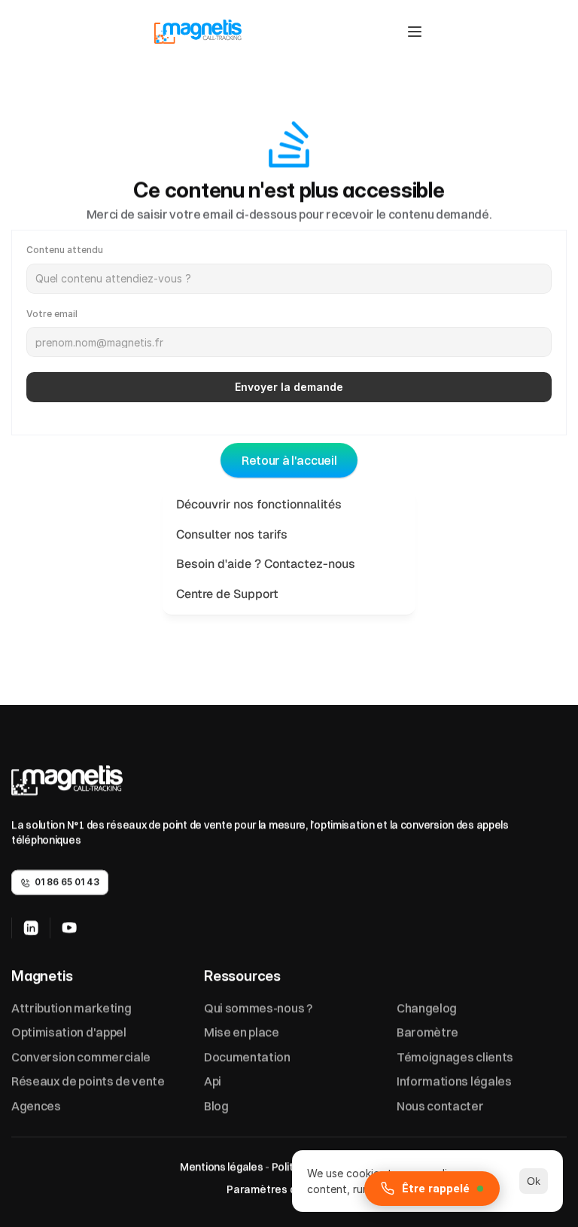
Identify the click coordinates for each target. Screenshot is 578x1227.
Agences (36, 1105)
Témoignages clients (455, 1056)
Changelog (427, 1007)
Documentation (247, 1056)
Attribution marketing (71, 1007)
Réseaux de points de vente (88, 1080)
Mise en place (241, 1031)
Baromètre (427, 1031)
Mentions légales (220, 1167)
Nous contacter (440, 1105)
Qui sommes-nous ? (258, 1007)
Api (212, 1080)
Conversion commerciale (81, 1056)
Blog (216, 1105)
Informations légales (454, 1080)
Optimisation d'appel (68, 1031)
